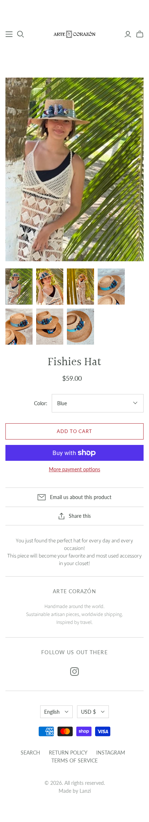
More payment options (74, 469)
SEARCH (30, 752)
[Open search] (20, 34)
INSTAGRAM (110, 752)
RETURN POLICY (68, 752)
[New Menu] (9, 34)
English (52, 712)
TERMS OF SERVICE (74, 760)
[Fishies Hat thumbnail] (19, 286)
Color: (40, 403)
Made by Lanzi (75, 791)
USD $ (88, 712)
